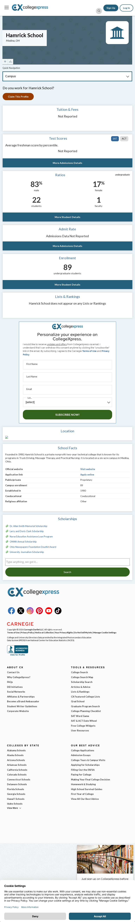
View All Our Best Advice (85, 798)
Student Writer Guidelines (22, 706)
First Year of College (82, 794)
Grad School (78, 701)
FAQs (10, 682)
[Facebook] (11, 613)
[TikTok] (58, 613)
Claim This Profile (18, 96)
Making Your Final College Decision (90, 779)
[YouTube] (48, 613)
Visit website (87, 469)
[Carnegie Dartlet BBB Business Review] (17, 655)
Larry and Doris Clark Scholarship (27, 531)
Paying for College (81, 774)
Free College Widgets (83, 725)
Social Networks (16, 691)
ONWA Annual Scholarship (23, 541)
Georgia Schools (16, 794)
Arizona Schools (16, 760)
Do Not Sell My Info (83, 632)
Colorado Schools (17, 774)
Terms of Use (89, 351)
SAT (115, 138)
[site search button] (99, 11)
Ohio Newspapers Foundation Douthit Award (33, 546)
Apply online (87, 474)
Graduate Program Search (85, 706)
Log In (126, 8)
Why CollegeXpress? (18, 677)
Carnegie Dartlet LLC (34, 629)
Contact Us (13, 672)
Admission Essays (81, 755)
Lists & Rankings (80, 691)
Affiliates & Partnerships (21, 696)
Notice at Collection (44, 632)
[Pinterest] (39, 613)
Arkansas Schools (17, 764)
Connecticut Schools (18, 779)
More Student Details (67, 217)
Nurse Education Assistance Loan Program (31, 536)
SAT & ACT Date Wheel (84, 720)
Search (67, 572)
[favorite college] (5, 61)
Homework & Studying (83, 784)
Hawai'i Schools (15, 798)
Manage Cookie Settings (104, 632)
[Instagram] (30, 613)
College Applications (82, 750)
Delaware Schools (17, 784)
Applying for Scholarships (85, 764)
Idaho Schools (14, 803)
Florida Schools (15, 789)
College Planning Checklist (86, 711)
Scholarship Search (81, 682)
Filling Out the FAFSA (83, 769)
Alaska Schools (15, 755)
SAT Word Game (80, 716)
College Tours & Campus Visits (88, 760)
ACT (124, 138)
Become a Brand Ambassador (23, 701)
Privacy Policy (27, 632)
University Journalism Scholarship (27, 552)
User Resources (80, 730)
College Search (79, 672)
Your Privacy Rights (64, 632)
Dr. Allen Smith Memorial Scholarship (28, 526)
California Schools (17, 769)
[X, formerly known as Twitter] (20, 613)
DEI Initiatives (15, 687)
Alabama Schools (16, 750)
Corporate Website (18, 711)
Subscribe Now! (67, 414)
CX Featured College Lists (85, 696)
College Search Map (82, 677)
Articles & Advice (80, 687)
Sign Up (111, 8)
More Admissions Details (67, 162)
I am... (29, 398)
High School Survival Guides (86, 789)
